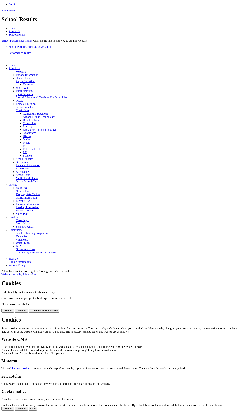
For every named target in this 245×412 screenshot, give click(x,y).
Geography (29, 132)
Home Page (8, 10)
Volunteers (22, 239)
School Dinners (24, 210)
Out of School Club (27, 181)
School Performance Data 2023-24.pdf (30, 46)
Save (33, 408)
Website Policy (17, 265)
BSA (19, 246)
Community (15, 229)
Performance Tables (20, 52)
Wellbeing (21, 187)
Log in (12, 4)
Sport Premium (24, 94)
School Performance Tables (16, 40)
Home (12, 28)
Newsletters (22, 191)
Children (13, 216)
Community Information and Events (36, 252)
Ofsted (19, 100)
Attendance (22, 171)
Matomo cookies (19, 368)
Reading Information (27, 207)
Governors (22, 162)
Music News (23, 223)
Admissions (22, 168)
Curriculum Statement (35, 113)
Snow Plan (22, 213)
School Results (17, 34)
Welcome (21, 71)
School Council (24, 226)
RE (25, 152)
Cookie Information (20, 261)
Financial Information (28, 165)
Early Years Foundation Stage (39, 129)
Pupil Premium (24, 90)
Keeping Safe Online (28, 194)
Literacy (27, 126)
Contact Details (24, 78)
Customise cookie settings (44, 310)
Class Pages (22, 220)
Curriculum (22, 110)
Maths (26, 139)
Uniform (28, 84)
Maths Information (26, 197)
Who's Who (22, 87)
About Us (14, 31)
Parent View (23, 200)
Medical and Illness (27, 178)
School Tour (23, 174)
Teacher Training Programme (32, 233)
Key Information (25, 81)
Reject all (8, 310)
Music (26, 142)
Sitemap (13, 258)
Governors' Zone (25, 249)
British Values (31, 120)
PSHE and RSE (32, 149)
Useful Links (23, 242)
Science (27, 155)
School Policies (24, 158)
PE (24, 145)
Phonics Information (27, 204)
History (27, 136)
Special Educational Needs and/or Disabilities (41, 97)
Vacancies (21, 236)
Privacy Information (27, 74)
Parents (13, 184)
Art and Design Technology (39, 116)
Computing (29, 123)
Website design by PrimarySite (18, 274)
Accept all (21, 310)
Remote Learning (26, 103)
